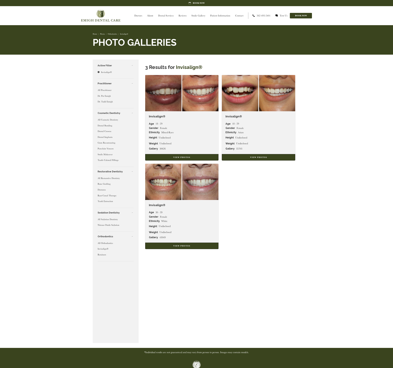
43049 (163, 237)
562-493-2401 (263, 15)
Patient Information (220, 15)
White (164, 221)
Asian (241, 132)
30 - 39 (159, 212)
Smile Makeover (105, 154)
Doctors (138, 15)
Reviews (183, 15)
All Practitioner (104, 90)
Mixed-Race (167, 132)
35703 (239, 148)
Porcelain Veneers (106, 148)
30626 (163, 148)
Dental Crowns (104, 131)
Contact (239, 15)
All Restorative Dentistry (109, 178)
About (150, 15)
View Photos (181, 157)
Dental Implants (105, 137)
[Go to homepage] (100, 15)
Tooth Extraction (105, 201)
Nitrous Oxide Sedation (108, 224)
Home (95, 34)
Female (163, 128)
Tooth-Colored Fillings (108, 160)
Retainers (102, 254)
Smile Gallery (198, 15)
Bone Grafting (104, 183)
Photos (102, 34)
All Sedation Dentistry (108, 219)
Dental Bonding (105, 125)
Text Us (283, 15)
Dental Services (166, 15)
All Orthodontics (105, 243)
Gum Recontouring (106, 142)
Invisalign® (103, 248)
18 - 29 (159, 123)
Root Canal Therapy (107, 195)
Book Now (301, 15)
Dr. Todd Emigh (105, 101)
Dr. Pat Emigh (104, 95)
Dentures (102, 189)
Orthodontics (112, 34)
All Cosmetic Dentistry (108, 119)
